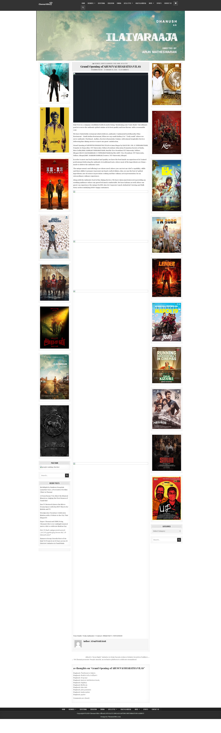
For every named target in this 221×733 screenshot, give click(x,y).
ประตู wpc (84, 678)
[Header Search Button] (83, 7)
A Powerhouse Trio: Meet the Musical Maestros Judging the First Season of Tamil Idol (54, 498)
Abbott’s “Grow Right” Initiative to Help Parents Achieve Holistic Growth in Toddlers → (117, 657)
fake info (84, 687)
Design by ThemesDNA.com (110, 717)
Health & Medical (141, 3)
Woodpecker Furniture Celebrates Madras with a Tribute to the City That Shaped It (54, 515)
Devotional (101, 3)
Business (90, 3)
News (150, 3)
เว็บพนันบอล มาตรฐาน (88, 673)
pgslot (83, 694)
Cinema (119, 3)
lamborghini (85, 692)
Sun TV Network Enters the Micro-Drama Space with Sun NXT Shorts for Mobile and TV (54, 507)
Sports (159, 3)
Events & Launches (107, 63)
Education (111, 3)
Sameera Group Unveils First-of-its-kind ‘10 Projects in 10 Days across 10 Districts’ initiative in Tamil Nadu (54, 541)
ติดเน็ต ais (84, 685)
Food (114, 63)
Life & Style (127, 3)
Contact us (168, 3)
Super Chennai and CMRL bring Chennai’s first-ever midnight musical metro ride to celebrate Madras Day (54, 524)
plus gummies (86, 690)
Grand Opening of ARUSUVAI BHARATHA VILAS (110, 66)
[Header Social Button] (176, 3)
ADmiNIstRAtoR (97, 69)
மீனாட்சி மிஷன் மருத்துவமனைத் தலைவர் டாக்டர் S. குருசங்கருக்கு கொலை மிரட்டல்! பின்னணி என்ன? (53, 532)
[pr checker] (50, 467)
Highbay (84, 682)
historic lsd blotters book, (90, 680)
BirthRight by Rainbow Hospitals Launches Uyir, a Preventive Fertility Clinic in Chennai (54, 489)
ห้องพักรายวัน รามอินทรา (89, 675)
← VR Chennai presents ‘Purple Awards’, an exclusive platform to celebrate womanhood (104, 659)
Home (83, 3)
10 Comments (125, 69)
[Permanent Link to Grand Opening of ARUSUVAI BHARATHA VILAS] (110, 97)
